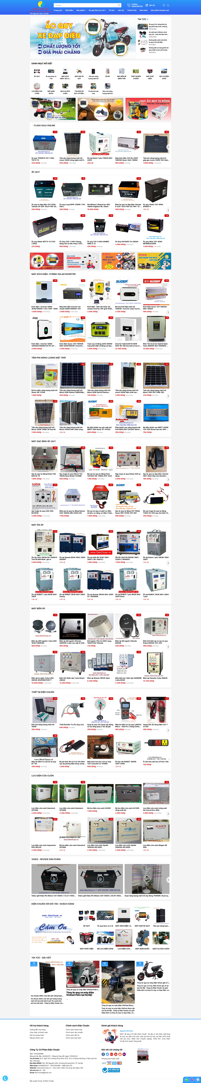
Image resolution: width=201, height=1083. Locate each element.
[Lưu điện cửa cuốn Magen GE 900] (156, 830)
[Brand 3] (54, 929)
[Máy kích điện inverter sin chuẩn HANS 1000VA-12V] (72, 292)
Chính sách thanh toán (74, 1030)
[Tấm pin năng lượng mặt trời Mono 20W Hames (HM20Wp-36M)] (72, 375)
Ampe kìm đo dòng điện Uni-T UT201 (155, 726)
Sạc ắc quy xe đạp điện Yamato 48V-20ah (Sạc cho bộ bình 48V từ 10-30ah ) (155, 475)
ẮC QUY (36, 172)
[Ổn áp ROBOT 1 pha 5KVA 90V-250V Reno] (128, 580)
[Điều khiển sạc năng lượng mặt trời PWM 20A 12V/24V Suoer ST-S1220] (128, 413)
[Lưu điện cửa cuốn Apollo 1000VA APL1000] (100, 830)
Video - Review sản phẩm (46, 859)
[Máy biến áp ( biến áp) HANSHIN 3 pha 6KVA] (128, 663)
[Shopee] (120, 1054)
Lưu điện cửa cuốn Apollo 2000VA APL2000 (125, 846)
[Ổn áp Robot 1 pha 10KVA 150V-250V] (156, 543)
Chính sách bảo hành (73, 1038)
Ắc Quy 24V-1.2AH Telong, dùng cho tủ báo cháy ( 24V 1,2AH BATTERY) (70, 243)
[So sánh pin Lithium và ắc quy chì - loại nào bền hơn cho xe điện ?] (143, 34)
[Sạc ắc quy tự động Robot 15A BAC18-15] (45, 459)
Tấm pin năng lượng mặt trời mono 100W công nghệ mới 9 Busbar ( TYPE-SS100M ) (71, 159)
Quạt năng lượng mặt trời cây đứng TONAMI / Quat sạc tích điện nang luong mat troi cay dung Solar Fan (147, 896)
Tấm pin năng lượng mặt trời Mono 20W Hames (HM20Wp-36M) (71, 391)
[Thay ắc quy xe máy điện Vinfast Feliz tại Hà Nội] (83, 974)
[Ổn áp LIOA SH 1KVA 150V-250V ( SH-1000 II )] (100, 543)
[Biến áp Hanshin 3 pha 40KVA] (156, 663)
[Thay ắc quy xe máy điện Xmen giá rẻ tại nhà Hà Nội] (153, 971)
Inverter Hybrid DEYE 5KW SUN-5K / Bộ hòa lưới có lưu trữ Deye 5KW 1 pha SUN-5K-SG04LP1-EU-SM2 (128, 345)
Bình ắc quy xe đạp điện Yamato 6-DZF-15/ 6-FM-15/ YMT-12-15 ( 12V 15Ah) (128, 206)
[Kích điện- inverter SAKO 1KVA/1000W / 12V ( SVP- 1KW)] (45, 292)
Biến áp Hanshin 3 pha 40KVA (155, 678)
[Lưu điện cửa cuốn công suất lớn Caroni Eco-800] (156, 793)
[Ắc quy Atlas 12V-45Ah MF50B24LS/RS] (156, 227)
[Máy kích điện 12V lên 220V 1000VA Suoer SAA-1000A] (128, 143)
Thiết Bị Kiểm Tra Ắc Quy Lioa (71, 725)
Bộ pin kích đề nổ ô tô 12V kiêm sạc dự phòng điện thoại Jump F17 (72, 763)
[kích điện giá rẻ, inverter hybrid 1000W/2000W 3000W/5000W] (83, 37)
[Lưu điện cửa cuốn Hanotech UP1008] (72, 793)
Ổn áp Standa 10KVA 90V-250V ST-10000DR (100, 595)
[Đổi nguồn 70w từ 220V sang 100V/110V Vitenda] (100, 626)
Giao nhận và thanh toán (39, 1032)
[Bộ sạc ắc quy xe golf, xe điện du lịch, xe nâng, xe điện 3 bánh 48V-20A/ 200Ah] (100, 496)
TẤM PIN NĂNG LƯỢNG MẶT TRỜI (49, 357)
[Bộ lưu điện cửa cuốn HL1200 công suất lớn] (128, 793)
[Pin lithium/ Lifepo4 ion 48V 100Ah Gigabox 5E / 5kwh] (100, 190)
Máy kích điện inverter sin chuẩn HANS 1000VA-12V (70, 308)
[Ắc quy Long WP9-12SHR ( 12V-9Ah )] (72, 190)
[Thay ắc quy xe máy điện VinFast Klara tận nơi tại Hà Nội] (118, 982)
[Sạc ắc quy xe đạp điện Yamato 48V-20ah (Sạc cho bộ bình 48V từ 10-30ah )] (156, 459)
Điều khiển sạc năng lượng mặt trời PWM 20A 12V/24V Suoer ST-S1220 (127, 428)
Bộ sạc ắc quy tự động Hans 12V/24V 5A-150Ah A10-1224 (99, 475)
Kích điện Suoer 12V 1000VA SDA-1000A (155, 308)
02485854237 (43, 1066)
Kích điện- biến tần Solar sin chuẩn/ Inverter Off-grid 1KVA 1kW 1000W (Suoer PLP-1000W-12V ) (99, 308)
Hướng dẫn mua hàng (38, 1030)
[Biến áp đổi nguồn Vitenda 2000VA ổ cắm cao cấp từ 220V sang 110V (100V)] (72, 626)
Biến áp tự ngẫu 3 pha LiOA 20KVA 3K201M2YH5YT (43, 679)
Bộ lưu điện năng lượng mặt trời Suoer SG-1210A (44, 391)
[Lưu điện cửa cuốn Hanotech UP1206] (45, 793)
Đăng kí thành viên (37, 1038)
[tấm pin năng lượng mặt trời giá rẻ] (100, 109)
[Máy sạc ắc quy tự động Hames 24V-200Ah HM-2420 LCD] (72, 496)
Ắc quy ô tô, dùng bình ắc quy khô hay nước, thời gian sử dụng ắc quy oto (159, 25)
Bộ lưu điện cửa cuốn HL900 (99, 808)
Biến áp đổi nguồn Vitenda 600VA (126, 642)
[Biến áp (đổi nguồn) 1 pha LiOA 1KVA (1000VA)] (45, 626)
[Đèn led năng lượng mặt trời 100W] (45, 710)
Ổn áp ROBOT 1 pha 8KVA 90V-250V (44, 595)
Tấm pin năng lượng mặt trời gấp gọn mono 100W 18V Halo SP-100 (155, 159)
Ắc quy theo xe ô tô (97, 10)
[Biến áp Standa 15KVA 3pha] (100, 663)
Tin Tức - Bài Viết (41, 957)
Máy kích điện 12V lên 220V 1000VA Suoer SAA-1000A (126, 159)
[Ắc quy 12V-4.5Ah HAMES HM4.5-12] (100, 227)
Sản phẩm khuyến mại (160, 10)
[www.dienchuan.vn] (41, 6)
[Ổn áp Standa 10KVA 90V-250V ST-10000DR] (100, 580)
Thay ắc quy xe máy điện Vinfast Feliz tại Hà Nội (82, 990)
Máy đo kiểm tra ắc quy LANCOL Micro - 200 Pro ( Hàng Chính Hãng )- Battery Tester (128, 726)
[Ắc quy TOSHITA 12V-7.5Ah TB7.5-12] (45, 143)
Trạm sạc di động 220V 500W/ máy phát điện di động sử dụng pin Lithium (100, 345)
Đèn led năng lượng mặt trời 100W (43, 726)
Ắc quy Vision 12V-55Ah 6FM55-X (153, 206)
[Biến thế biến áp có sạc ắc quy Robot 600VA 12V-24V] (156, 626)
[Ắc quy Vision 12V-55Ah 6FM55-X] (156, 190)
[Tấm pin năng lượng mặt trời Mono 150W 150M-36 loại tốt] (45, 413)
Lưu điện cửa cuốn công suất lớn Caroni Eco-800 (155, 809)
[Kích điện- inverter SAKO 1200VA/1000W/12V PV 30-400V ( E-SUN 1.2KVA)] (45, 329)
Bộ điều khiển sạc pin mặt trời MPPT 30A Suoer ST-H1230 (99, 428)
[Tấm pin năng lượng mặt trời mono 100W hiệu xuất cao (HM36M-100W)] (128, 375)
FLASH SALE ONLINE (44, 125)
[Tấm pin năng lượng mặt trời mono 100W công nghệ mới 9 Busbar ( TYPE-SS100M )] (72, 143)
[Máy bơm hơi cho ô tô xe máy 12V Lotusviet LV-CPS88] (100, 747)
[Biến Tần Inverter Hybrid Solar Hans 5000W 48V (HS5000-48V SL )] (156, 329)
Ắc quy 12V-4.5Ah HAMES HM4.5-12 (98, 243)
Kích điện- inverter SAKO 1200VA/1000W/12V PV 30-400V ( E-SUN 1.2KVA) (43, 345)
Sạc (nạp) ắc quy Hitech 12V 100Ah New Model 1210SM (70, 475)
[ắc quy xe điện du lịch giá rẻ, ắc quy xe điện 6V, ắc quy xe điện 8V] (53, 109)
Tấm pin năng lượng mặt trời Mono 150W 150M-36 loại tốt (44, 428)
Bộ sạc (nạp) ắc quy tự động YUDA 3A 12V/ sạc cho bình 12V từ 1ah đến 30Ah (156, 512)
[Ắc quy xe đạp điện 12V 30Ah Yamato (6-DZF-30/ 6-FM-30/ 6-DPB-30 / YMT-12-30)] (45, 190)
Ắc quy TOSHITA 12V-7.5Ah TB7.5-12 (43, 159)
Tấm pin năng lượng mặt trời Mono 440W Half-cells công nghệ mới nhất (71, 428)
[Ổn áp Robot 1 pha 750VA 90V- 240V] (100, 143)
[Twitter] (107, 1054)
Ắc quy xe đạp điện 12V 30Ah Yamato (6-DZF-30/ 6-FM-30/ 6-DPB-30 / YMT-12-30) (44, 206)
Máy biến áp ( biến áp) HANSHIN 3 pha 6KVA (128, 679)
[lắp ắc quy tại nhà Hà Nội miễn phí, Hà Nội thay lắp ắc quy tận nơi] (118, 261)
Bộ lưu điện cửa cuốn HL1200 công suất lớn (127, 809)
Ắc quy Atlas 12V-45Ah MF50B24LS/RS (152, 243)
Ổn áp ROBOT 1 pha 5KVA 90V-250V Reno (128, 595)
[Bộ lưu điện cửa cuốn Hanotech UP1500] (72, 830)
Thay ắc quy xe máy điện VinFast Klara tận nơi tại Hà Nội (117, 1005)
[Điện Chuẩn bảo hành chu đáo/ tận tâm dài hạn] (154, 261)
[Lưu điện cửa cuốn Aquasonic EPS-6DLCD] (45, 830)
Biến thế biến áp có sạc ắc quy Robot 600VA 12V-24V (155, 642)
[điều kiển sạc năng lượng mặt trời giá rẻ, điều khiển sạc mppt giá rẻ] (47, 261)
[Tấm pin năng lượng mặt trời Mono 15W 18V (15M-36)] (156, 375)
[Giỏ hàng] (168, 5)
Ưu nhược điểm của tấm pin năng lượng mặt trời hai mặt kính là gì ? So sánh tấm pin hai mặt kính (47, 996)
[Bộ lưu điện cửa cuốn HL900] (100, 793)
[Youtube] (115, 1054)
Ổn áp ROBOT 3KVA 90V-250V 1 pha (156, 595)
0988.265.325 (67, 1066)
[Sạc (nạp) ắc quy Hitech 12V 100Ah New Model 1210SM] (72, 459)
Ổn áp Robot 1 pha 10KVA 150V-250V (156, 558)
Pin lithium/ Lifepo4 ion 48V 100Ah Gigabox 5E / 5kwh (98, 206)
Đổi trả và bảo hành (37, 1035)
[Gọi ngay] (186, 1080)
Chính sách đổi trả (72, 1035)
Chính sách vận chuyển (74, 1032)
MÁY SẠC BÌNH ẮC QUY (44, 441)
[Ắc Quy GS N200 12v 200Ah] (128, 227)
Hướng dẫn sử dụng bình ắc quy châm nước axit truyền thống (159, 49)
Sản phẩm (81, 10)
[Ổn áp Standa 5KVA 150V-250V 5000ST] (72, 543)
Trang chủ (58, 10)
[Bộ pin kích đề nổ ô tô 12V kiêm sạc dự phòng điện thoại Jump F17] (72, 747)
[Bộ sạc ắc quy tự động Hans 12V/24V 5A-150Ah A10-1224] (100, 459)
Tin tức (112, 10)
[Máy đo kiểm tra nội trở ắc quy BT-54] (45, 747)
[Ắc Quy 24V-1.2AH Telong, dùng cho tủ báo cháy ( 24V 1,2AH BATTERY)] (72, 227)
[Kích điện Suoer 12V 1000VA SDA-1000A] (156, 292)
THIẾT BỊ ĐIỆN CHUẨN (43, 692)
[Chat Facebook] (192, 1080)
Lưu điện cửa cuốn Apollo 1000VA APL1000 (97, 846)
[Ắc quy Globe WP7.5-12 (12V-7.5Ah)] (45, 227)
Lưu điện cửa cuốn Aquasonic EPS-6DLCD (44, 846)
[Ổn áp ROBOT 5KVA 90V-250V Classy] (72, 580)
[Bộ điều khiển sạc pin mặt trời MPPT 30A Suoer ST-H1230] (100, 413)
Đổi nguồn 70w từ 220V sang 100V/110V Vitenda (99, 642)
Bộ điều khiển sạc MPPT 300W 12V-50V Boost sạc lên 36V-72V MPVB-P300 (155, 428)
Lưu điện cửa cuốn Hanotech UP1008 (71, 809)
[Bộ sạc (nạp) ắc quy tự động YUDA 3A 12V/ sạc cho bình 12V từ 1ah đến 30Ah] (156, 496)
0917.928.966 (55, 1066)
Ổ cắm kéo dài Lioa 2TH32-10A (156, 762)
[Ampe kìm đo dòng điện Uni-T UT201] (156, 710)
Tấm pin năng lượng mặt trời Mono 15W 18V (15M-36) (154, 391)
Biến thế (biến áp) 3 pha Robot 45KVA (71, 679)
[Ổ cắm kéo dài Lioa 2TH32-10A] (156, 747)
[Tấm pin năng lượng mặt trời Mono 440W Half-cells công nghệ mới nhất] (72, 413)
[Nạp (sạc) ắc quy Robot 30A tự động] (128, 459)
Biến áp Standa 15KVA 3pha (98, 678)
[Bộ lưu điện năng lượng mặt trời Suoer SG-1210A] (45, 375)
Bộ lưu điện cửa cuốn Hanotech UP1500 (72, 846)
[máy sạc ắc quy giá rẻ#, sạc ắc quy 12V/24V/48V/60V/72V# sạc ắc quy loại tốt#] (148, 109)
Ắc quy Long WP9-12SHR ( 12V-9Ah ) (72, 206)
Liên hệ (121, 10)
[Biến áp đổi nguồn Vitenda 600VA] (128, 626)
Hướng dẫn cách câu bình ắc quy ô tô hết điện (158, 41)
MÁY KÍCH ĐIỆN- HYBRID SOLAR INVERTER (54, 274)
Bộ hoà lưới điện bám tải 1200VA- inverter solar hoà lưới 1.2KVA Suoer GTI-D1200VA (128, 308)
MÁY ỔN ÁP (38, 525)
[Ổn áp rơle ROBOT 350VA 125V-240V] (128, 747)
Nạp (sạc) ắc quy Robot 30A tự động (127, 475)
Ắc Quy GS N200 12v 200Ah (126, 242)
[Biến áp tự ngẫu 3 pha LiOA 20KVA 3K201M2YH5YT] (45, 663)
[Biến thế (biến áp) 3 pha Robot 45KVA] (72, 663)
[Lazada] (124, 1054)
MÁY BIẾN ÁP (38, 608)
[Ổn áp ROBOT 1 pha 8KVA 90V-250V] (45, 580)
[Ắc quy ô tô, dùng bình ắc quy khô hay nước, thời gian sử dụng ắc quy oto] (143, 26)
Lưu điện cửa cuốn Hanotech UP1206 (43, 809)
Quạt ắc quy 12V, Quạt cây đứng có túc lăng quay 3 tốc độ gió (100, 726)
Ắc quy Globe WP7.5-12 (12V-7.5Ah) (44, 243)
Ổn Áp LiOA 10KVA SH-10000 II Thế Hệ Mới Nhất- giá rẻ (44, 558)
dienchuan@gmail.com (43, 1073)
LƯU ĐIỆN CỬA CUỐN (43, 775)
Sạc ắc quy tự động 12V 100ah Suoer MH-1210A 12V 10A (127, 512)
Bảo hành (144, 10)
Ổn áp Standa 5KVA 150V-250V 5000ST (72, 558)
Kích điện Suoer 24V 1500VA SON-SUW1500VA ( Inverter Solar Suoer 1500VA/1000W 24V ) (71, 345)
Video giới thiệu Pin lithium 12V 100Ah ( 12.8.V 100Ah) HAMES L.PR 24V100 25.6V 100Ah (54, 896)
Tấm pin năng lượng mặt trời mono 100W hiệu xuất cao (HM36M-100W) (126, 391)
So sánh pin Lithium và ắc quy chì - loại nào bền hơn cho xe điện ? (158, 33)
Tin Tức (142, 19)
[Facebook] (103, 1054)
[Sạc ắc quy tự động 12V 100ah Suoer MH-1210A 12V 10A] (128, 496)
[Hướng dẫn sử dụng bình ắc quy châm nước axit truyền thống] (143, 50)
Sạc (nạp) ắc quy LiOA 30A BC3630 (42, 512)
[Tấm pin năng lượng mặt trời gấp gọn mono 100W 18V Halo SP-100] (156, 143)
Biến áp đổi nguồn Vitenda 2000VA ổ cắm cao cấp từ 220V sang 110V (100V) (72, 642)
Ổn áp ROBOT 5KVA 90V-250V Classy (72, 595)
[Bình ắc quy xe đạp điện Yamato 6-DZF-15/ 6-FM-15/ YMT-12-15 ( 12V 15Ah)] (128, 190)
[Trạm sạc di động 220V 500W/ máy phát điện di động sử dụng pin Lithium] (100, 329)
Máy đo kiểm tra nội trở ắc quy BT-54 (44, 763)
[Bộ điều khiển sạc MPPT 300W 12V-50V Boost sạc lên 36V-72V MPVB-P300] (156, 413)
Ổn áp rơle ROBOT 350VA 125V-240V (125, 763)
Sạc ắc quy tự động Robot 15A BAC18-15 (44, 475)
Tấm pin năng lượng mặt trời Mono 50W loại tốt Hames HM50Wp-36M (98, 391)
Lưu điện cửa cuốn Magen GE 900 (155, 846)
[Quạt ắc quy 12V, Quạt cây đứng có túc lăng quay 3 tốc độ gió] (100, 710)
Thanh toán (132, 10)
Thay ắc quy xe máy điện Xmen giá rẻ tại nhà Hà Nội (153, 983)
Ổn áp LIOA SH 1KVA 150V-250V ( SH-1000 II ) (98, 558)
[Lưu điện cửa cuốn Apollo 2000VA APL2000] (128, 830)
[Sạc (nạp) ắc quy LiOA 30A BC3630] (45, 496)
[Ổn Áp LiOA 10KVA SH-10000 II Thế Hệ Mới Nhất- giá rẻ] (45, 543)
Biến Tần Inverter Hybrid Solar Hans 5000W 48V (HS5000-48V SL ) (155, 345)
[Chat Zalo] (197, 1080)
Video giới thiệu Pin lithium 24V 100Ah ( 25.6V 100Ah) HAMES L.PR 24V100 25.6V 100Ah (100, 896)
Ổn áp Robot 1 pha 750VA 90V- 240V (100, 159)
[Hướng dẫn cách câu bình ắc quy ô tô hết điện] (143, 42)
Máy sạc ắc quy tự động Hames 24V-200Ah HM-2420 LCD (72, 512)
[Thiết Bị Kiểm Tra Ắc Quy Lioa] (72, 710)
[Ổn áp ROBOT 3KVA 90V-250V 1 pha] (156, 580)
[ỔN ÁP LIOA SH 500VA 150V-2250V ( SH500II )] (128, 543)
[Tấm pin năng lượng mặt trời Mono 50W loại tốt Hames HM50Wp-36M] (100, 375)
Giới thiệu (69, 10)
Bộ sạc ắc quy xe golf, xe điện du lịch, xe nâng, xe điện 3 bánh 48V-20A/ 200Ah (100, 512)
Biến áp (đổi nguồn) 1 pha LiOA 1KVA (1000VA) (44, 642)
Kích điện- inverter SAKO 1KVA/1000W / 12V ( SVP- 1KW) (45, 308)
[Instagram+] (111, 1054)
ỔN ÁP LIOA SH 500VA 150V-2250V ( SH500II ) (127, 558)
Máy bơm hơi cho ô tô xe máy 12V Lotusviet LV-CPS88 (99, 763)
